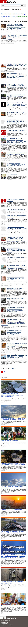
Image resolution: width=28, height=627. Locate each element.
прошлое (12, 368)
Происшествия (5, 16)
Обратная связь (4, 622)
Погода (23, 14)
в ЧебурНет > (22, 16)
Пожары (14, 16)
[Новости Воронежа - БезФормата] (8, 1)
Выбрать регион (4, 623)
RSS (11, 625)
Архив (10, 14)
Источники (16, 14)
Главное (3, 14)
